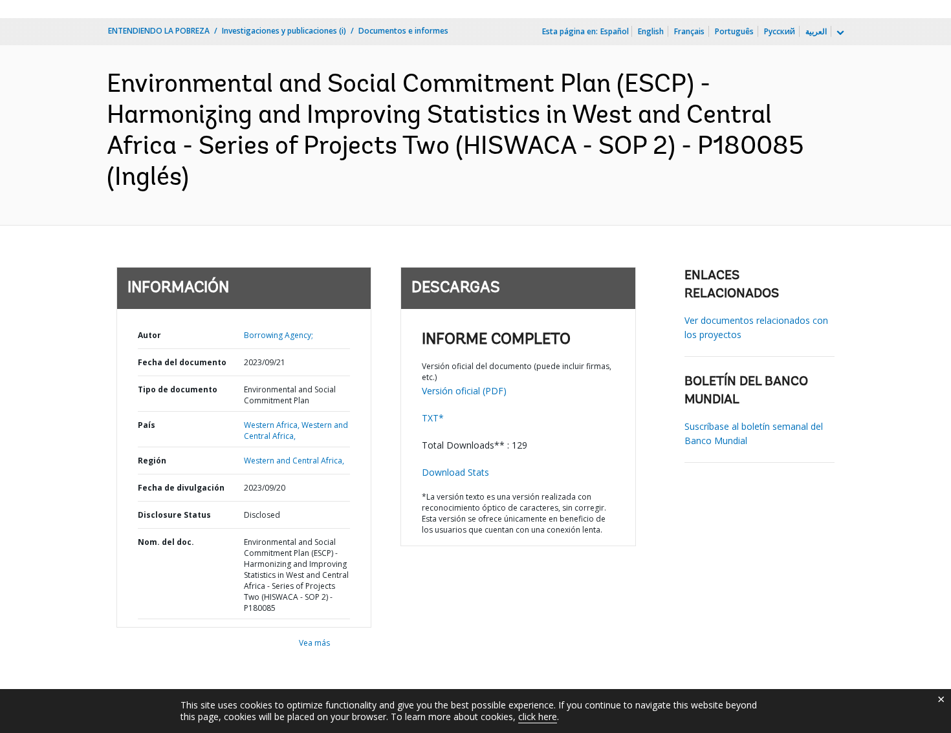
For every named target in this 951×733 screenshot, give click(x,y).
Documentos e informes (403, 30)
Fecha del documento (182, 362)
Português (734, 31)
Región (152, 460)
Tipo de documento (177, 389)
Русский (779, 31)
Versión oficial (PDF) (464, 391)
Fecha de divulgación (181, 487)
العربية (816, 31)
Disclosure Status (174, 514)
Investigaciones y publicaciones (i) (284, 30)
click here (537, 716)
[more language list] (839, 33)
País (146, 425)
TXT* (433, 418)
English (651, 31)
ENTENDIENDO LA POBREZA (159, 30)
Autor (149, 335)
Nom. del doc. (166, 541)
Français (689, 31)
